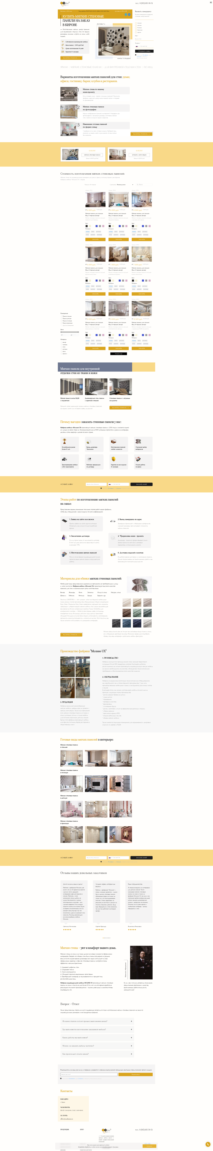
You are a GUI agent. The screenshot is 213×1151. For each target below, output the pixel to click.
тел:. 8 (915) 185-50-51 (144, 3)
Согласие (139, 56)
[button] (61, 900)
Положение (145, 55)
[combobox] (137, 46)
